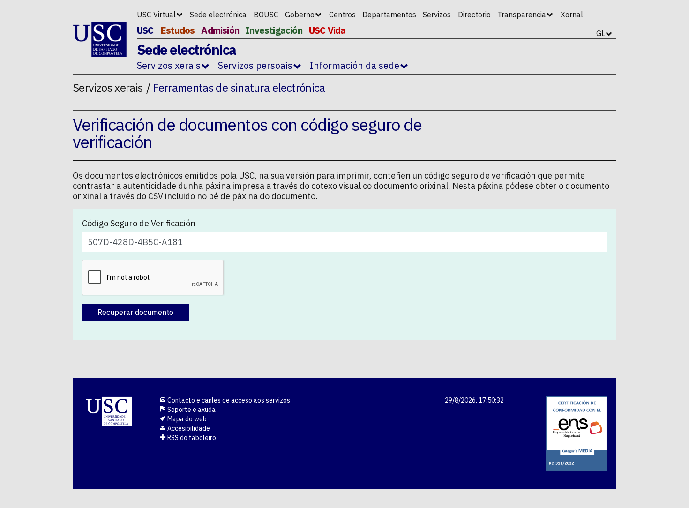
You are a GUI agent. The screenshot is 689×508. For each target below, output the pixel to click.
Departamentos (389, 14)
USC (145, 30)
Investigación (274, 30)
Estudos (177, 30)
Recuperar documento (135, 312)
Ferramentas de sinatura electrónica (239, 87)
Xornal (572, 14)
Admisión (220, 30)
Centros (342, 14)
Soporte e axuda (191, 409)
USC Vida (327, 30)
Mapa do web (186, 419)
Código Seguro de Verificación (138, 223)
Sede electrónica (218, 14)
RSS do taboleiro (191, 437)
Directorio (474, 14)
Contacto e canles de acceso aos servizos (228, 400)
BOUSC (266, 14)
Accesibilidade (188, 428)
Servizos (437, 14)
